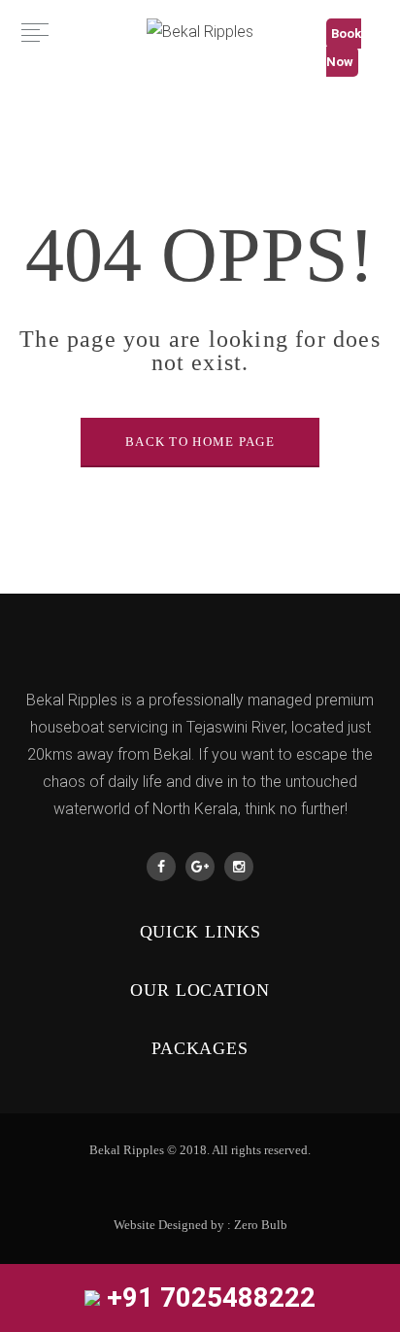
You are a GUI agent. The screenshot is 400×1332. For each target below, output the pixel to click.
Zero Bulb (260, 1224)
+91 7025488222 (208, 1297)
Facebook (161, 866)
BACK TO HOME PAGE (200, 441)
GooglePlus (200, 866)
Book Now (343, 47)
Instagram (238, 866)
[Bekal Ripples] (200, 31)
